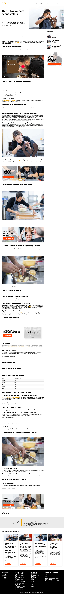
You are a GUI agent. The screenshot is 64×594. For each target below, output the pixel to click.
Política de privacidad (35, 592)
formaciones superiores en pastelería (9, 100)
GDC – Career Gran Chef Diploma (20, 586)
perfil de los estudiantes (23, 312)
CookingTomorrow (34, 573)
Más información (54, 63)
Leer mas (8, 563)
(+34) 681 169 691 (4, 578)
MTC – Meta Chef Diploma (19, 589)
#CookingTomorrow (43, 3)
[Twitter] (4, 514)
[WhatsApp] (8, 514)
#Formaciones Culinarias (9, 543)
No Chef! (32, 579)
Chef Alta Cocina (33, 577)
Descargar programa (9, 238)
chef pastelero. (17, 42)
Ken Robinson (31, 306)
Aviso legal (30, 592)
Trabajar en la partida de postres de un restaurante (10, 397)
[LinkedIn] (6, 514)
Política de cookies (40, 592)
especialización (21, 287)
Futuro (32, 578)
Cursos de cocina (59, 3)
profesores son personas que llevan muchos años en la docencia (18, 346)
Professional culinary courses (19, 572)
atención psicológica (19, 365)
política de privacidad (53, 580)
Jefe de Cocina (33, 581)
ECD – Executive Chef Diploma (19, 583)
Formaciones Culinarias (35, 3)
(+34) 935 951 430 (4, 577)
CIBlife (48, 3)
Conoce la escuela (53, 3)
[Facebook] (2, 514)
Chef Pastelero (23, 38)
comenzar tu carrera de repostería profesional (12, 160)
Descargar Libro (8, 335)
